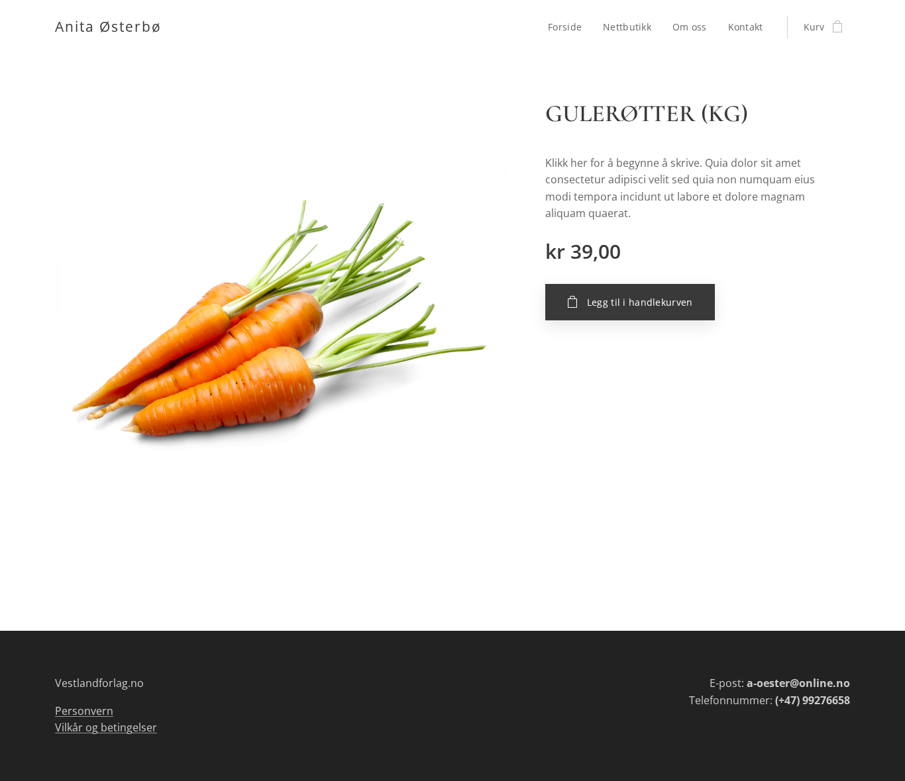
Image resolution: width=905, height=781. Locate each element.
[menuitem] (568, 27)
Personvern (84, 711)
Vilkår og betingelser (106, 727)
